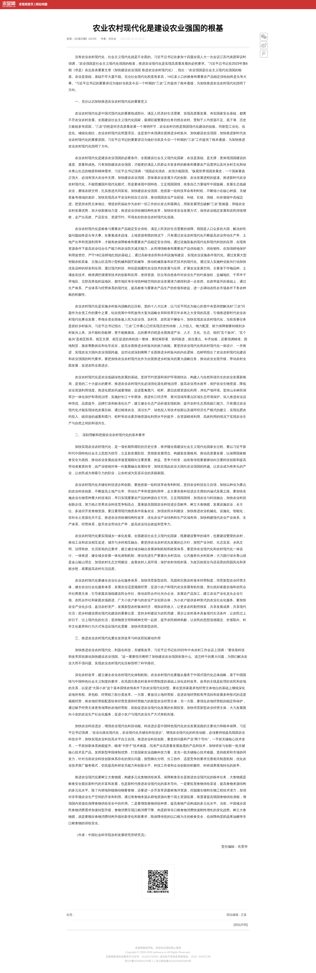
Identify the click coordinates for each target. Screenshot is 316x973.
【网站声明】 (240, 924)
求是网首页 (26, 4)
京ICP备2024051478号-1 (139, 960)
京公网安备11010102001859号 (173, 960)
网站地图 (41, 4)
